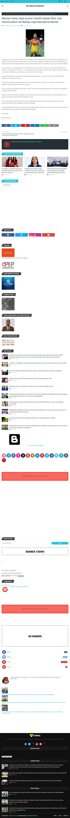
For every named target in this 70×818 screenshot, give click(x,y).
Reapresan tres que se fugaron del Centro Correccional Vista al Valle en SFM (31, 386)
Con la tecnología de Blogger (35, 445)
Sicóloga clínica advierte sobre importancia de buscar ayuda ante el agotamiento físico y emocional (34, 170)
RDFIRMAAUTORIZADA (31, 815)
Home (2, 1)
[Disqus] (35, 505)
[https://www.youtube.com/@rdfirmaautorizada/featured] (62, 235)
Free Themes (15, 815)
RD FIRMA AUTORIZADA (35, 6)
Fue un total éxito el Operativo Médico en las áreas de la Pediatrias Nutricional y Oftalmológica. (28, 694)
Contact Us (65, 815)
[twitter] (65, 1)
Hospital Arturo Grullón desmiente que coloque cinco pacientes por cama (30, 378)
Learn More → (14, 678)
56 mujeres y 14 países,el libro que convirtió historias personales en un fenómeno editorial (12, 170)
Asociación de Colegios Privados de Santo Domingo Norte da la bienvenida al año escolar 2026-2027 (38, 363)
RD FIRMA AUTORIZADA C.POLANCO (11, 25)
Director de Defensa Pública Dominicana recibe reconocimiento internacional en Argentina (35, 371)
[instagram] (62, 1)
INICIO (55, 815)
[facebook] (59, 1)
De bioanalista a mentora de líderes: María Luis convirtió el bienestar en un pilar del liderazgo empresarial (36, 403)
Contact (11, 1)
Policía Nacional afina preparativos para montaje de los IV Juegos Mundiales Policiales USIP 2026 (57, 170)
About (6, 1)
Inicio (4, 13)
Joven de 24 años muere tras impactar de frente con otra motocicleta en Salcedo (32, 418)
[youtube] (48, 235)
